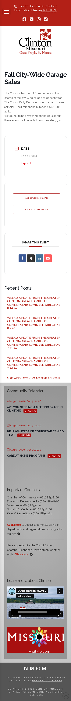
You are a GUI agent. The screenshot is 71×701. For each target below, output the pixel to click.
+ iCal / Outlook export (36, 209)
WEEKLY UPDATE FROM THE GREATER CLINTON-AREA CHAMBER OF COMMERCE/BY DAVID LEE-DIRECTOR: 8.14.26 (34, 303)
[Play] (13, 612)
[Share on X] (31, 258)
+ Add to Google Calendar (36, 197)
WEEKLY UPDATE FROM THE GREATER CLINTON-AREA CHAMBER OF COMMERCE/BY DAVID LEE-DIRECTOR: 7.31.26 (34, 343)
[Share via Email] (48, 258)
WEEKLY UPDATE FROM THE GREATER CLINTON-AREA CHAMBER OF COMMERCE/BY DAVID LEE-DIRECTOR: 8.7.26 (34, 323)
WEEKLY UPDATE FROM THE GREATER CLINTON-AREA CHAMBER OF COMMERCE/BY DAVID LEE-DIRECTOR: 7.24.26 (34, 363)
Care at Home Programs (26, 455)
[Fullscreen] (57, 612)
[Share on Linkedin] (39, 258)
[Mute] (52, 612)
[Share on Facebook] (22, 258)
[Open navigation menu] (6, 11)
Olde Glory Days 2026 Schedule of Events (33, 377)
